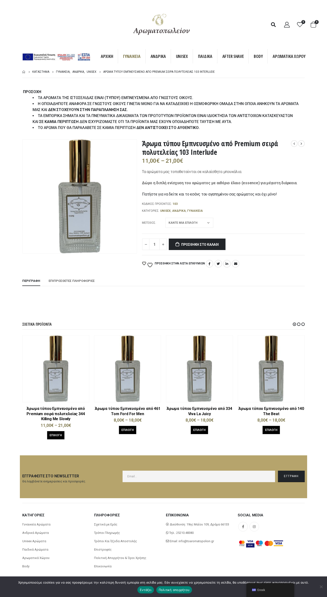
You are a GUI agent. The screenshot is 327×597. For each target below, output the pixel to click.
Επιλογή (56, 435)
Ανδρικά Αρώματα (35, 533)
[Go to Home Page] (24, 72)
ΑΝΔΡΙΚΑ (158, 56)
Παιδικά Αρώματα (35, 549)
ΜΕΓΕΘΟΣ (148, 222)
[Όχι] (321, 586)
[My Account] (286, 24)
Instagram (254, 526)
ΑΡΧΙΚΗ (107, 56)
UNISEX (182, 56)
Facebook (209, 264)
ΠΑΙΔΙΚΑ (205, 56)
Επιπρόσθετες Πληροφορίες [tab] (72, 281)
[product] (56, 368)
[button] (294, 324)
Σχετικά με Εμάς (105, 524)
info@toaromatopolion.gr (196, 541)
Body (25, 566)
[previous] (294, 143)
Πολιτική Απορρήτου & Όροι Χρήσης (120, 558)
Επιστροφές (103, 549)
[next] (301, 143)
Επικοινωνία (103, 566)
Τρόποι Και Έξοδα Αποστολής (115, 541)
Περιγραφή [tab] (31, 281)
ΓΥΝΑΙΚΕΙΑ (131, 56)
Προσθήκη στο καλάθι (200, 244)
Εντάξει (146, 590)
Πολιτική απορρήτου (174, 590)
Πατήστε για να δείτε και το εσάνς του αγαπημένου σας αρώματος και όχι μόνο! (209, 194)
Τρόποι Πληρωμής (107, 533)
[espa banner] (56, 57)
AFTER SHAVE (233, 56)
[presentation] (23, 196)
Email (235, 264)
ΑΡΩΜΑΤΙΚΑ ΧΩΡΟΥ (289, 56)
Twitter (218, 264)
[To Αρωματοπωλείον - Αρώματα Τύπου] (162, 24)
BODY (258, 56)
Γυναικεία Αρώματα (36, 524)
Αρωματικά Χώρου (36, 558)
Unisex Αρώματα (34, 541)
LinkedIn (227, 264)
